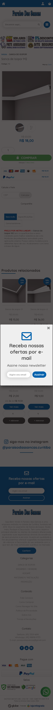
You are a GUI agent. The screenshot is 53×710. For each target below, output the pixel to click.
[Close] (49, 328)
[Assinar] (39, 374)
